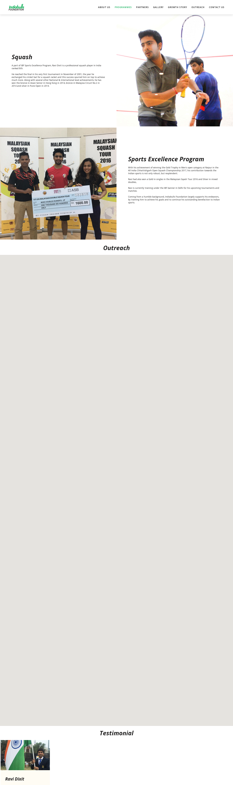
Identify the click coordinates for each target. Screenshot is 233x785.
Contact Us (216, 7)
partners (142, 7)
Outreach (198, 7)
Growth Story (177, 7)
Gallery (158, 7)
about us (104, 7)
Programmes (123, 7)
